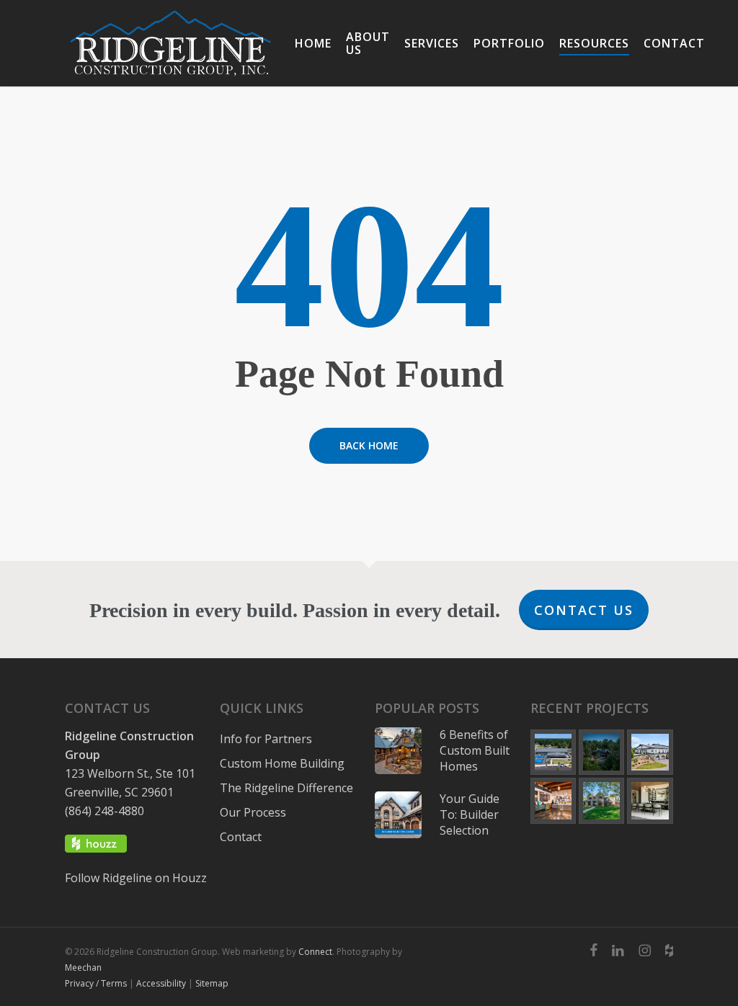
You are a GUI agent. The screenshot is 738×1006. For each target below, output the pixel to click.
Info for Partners (266, 739)
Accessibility (161, 983)
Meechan (83, 967)
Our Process (253, 812)
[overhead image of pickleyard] (553, 752)
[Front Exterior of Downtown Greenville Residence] (601, 800)
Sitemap (211, 983)
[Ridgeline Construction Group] (170, 43)
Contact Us (583, 610)
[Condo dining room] (649, 800)
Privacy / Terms (96, 983)
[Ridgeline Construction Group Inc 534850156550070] (593, 950)
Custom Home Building (282, 763)
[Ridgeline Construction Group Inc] (618, 950)
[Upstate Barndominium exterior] (649, 752)
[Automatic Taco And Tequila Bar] (553, 800)
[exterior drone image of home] (601, 752)
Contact (241, 837)
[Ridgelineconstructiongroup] (645, 950)
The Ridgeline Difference (286, 788)
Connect (315, 952)
